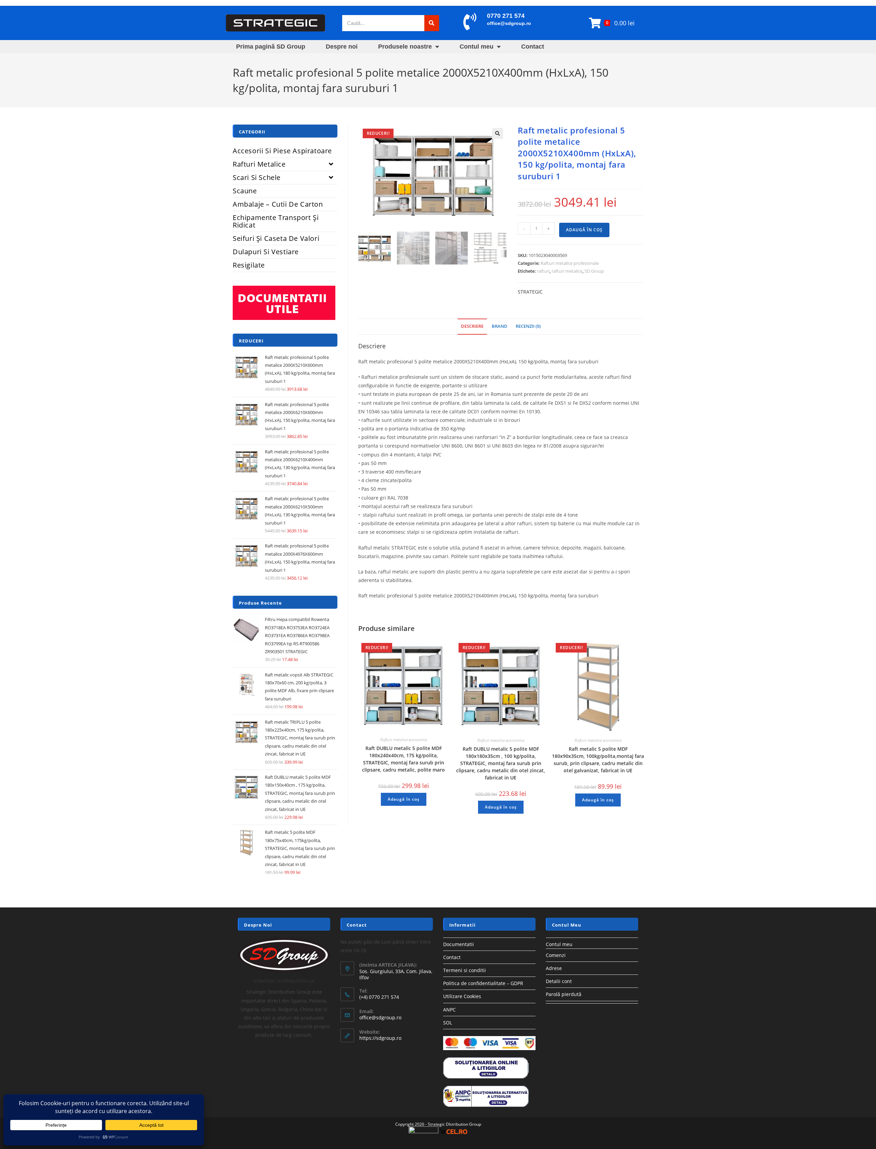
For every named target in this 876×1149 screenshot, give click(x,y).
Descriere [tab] (472, 326)
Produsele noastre (405, 46)
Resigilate (249, 265)
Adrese (554, 968)
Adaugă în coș (584, 230)
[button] (497, 133)
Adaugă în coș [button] (404, 799)
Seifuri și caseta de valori (276, 238)
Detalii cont (559, 981)
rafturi (543, 271)
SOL (447, 1022)
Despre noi (342, 46)
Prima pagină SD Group (270, 46)
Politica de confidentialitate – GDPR (483, 983)
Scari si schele (257, 177)
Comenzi (556, 955)
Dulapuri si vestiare (266, 251)
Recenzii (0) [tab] (528, 326)
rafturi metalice (567, 271)
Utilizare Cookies (462, 996)
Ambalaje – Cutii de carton (278, 204)
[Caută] (431, 23)
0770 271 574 (506, 15)
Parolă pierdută (563, 994)
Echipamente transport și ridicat (276, 221)
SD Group (594, 271)
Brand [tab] (499, 326)
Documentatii (458, 944)
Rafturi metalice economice (403, 740)
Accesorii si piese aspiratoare (282, 150)
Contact (532, 46)
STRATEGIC (530, 291)
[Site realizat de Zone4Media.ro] (423, 1131)
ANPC (449, 1009)
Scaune (245, 190)
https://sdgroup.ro (380, 1038)
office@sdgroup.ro (509, 23)
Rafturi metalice (259, 164)
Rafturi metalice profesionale (570, 263)
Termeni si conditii (464, 970)
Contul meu (476, 46)
